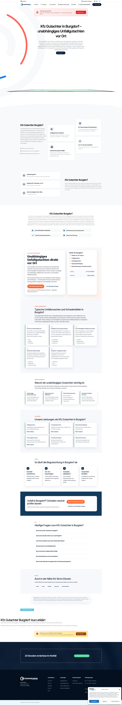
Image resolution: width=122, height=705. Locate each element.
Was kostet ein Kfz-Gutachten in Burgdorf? (47, 530)
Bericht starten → (81, 12)
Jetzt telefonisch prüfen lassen (75, 501)
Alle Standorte (65, 586)
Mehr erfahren (30, 431)
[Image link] (33, 678)
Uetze (43, 586)
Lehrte (37, 586)
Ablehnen (105, 701)
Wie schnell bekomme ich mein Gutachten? (47, 556)
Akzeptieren (94, 701)
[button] (119, 689)
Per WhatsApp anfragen (52, 286)
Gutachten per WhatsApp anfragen (76, 506)
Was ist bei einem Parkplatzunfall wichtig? (47, 551)
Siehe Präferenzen (115, 701)
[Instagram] (95, 1)
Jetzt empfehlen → (81, 633)
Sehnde (49, 586)
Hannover (56, 586)
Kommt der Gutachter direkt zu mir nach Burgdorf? (49, 535)
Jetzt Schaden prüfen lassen (36, 286)
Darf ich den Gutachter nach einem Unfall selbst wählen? (50, 541)
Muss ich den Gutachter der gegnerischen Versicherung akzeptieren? (53, 561)
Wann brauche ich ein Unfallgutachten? (46, 546)
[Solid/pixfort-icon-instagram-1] (86, 692)
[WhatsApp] (97, 1)
